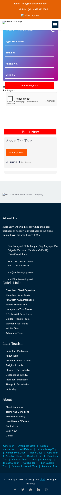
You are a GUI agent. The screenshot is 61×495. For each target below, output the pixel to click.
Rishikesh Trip (34, 456)
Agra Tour (52, 452)
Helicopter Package (42, 459)
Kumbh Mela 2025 (16, 452)
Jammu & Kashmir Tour (24, 466)
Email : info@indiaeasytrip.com (30, 3)
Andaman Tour (50, 466)
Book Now (30, 132)
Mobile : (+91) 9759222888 (33, 9)
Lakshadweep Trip (46, 449)
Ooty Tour (8, 445)
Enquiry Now (16, 152)
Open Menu (55, 24)
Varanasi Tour (19, 459)
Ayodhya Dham (14, 456)
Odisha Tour (29, 462)
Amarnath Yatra (26, 445)
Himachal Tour (11, 462)
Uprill (42, 479)
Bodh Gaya (36, 452)
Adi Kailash (26, 449)
